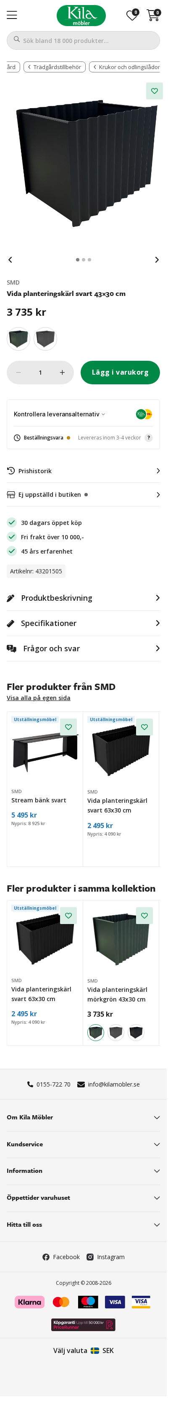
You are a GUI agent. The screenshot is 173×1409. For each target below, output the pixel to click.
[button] (83, 438)
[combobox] (83, 40)
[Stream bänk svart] (45, 750)
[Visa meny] (12, 15)
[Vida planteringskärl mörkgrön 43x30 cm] (18, 339)
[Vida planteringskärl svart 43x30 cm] (136, 1032)
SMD (13, 282)
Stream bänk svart (38, 800)
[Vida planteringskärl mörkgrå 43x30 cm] (45, 339)
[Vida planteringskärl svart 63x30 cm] (121, 750)
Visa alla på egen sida (39, 698)
